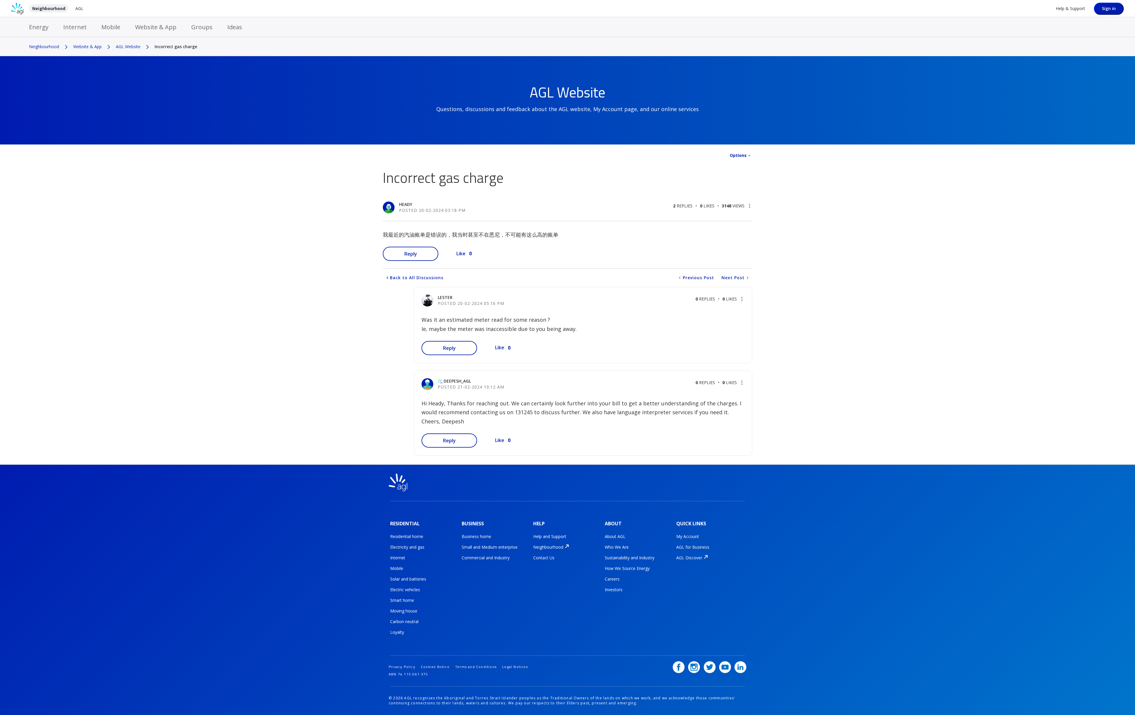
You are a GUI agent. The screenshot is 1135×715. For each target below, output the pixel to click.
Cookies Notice (435, 667)
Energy (38, 27)
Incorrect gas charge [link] (176, 46)
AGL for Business (692, 547)
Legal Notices (515, 667)
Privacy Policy (402, 667)
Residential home (406, 536)
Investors (613, 589)
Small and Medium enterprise (490, 547)
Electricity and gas (407, 547)
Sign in (1109, 8)
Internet (75, 27)
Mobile (110, 27)
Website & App (155, 27)
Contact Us (543, 557)
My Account (687, 536)
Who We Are (617, 547)
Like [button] (461, 253)
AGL (79, 8)
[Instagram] (694, 667)
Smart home (402, 600)
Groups (202, 27)
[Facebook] (679, 667)
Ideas (234, 27)
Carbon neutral (404, 621)
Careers (612, 579)
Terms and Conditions (476, 667)
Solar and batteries (408, 579)
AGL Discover (689, 558)
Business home (476, 536)
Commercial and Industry (486, 557)
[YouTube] (725, 667)
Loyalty (397, 632)
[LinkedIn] (740, 667)
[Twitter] (710, 667)
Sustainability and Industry (629, 557)
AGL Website (128, 46)
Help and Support (549, 536)
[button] (750, 206)
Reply (410, 254)
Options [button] (738, 155)
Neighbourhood (48, 8)
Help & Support (1070, 8)
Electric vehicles (405, 589)
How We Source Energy (627, 568)
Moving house (403, 611)
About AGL (615, 536)
